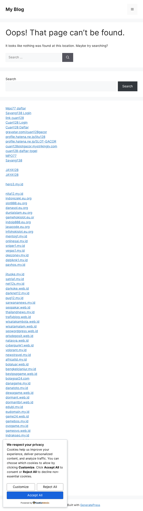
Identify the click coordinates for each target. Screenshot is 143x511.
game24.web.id (17, 416)
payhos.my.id (15, 265)
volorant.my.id (16, 350)
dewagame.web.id (20, 393)
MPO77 (11, 156)
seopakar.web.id (18, 307)
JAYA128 (12, 170)
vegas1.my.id (15, 250)
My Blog (15, 9)
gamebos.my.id (17, 421)
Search (11, 79)
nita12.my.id (14, 194)
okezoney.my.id (17, 255)
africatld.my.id (16, 359)
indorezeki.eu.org (18, 198)
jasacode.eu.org (18, 227)
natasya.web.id (17, 340)
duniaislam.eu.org (19, 213)
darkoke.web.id (17, 288)
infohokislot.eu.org (19, 231)
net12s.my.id (15, 284)
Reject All (50, 487)
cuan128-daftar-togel (21, 151)
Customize (21, 487)
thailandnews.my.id (20, 312)
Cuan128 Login (17, 122)
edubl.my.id (14, 407)
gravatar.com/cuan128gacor (26, 132)
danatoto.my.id (17, 388)
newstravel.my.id (18, 355)
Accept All (34, 495)
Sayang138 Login (18, 113)
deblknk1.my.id (17, 260)
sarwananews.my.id (20, 302)
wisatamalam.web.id (21, 326)
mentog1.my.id (16, 236)
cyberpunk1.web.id (20, 345)
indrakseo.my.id (17, 435)
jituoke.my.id (15, 274)
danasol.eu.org (17, 208)
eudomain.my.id (17, 412)
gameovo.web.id (18, 431)
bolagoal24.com (17, 378)
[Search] (67, 57)
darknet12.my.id (17, 293)
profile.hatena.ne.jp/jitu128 (25, 137)
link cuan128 (15, 118)
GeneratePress (90, 505)
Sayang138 (14, 160)
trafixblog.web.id (18, 317)
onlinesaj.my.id (17, 241)
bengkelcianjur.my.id (21, 369)
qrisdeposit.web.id (19, 336)
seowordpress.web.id (22, 331)
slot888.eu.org (16, 203)
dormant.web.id (17, 397)
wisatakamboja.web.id (22, 321)
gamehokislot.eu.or (20, 217)
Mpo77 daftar (16, 108)
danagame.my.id (18, 383)
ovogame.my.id (17, 426)
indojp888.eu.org (18, 222)
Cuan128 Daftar (17, 127)
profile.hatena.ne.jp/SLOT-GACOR (31, 141)
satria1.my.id (15, 279)
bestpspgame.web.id (21, 374)
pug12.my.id (14, 298)
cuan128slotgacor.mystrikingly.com (31, 146)
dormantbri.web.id (19, 402)
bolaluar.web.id (17, 364)
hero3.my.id (14, 184)
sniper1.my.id (15, 246)
